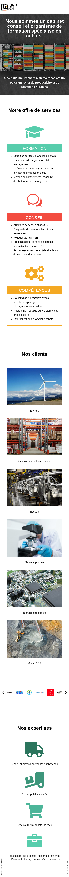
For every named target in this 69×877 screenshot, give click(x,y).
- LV (67, 862)
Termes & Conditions (2, 867)
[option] (17, 692)
